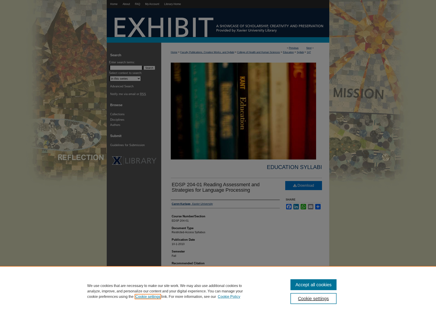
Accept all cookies (313, 284)
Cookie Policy (229, 297)
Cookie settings (147, 297)
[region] (218, 291)
